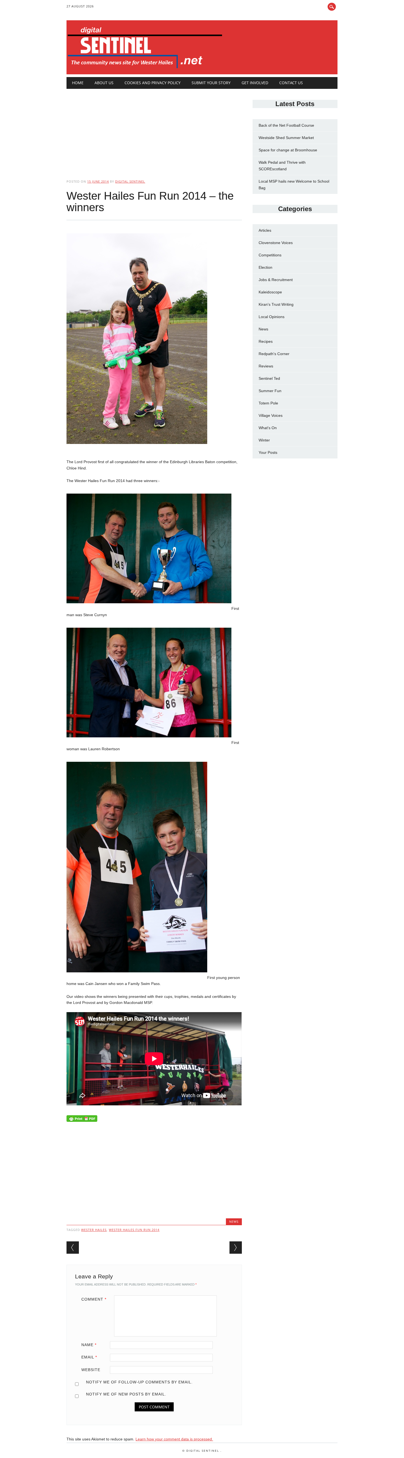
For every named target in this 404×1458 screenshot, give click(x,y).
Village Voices (271, 415)
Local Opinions (271, 317)
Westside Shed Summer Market (286, 137)
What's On (268, 428)
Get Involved (255, 82)
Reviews (266, 366)
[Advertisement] (154, 129)
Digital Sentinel (130, 181)
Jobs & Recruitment (276, 280)
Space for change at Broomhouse (288, 150)
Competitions (270, 255)
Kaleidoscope (270, 292)
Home (78, 82)
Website (90, 1370)
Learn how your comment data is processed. (174, 1439)
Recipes (266, 341)
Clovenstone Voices (276, 242)
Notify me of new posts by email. (126, 1394)
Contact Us (291, 82)
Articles (265, 230)
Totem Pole (268, 403)
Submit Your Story (211, 82)
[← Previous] (73, 1247)
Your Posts (268, 452)
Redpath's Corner (274, 354)
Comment (93, 1299)
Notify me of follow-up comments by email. (139, 1382)
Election (265, 267)
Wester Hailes (94, 1230)
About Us (104, 82)
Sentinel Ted (269, 378)
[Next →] (235, 1247)
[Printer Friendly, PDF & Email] (82, 1120)
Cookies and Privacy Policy (152, 82)
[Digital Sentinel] (145, 68)
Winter (264, 440)
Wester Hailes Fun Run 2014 (134, 1230)
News (234, 1221)
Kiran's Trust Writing (276, 304)
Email (89, 1357)
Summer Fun (270, 391)
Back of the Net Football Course (286, 125)
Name (88, 1345)
